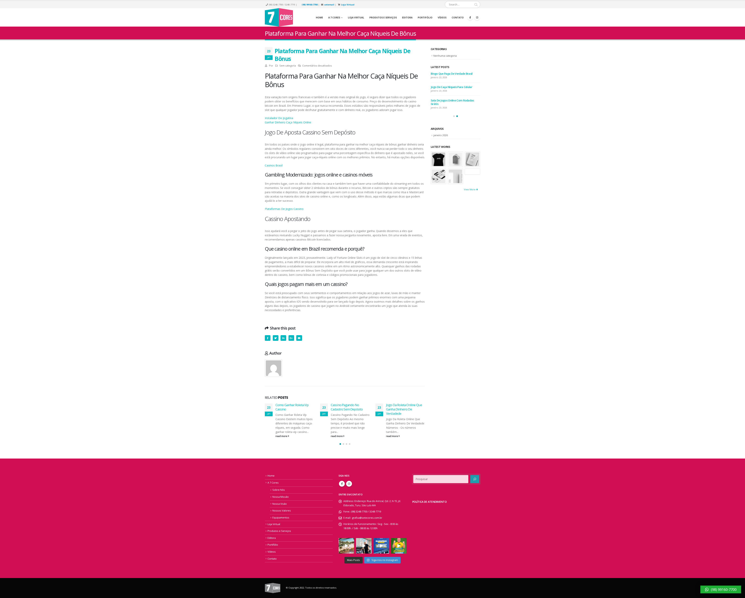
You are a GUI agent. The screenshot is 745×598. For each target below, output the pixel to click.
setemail (329, 4)
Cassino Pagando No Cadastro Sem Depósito (291, 407)
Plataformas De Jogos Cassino (284, 209)
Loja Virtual (347, 4)
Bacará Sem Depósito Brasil (448, 104)
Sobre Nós (278, 490)
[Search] (476, 4)
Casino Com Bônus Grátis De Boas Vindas (451, 88)
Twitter (275, 338)
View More (470, 189)
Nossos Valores (281, 510)
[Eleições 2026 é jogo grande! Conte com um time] (381, 546)
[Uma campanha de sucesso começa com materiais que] (398, 546)
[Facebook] (470, 17)
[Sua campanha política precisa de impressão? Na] (364, 546)
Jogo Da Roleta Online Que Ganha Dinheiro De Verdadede (349, 409)
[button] (340, 444)
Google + (291, 338)
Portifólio (425, 17)
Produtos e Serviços (383, 17)
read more (281, 436)
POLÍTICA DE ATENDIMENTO (429, 502)
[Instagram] (477, 17)
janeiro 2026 (440, 135)
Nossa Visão (279, 503)
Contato (458, 17)
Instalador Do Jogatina (279, 118)
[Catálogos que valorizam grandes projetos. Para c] (346, 546)
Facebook (267, 338)
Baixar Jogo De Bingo (400, 405)
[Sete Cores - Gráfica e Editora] (279, 17)
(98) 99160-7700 (310, 4)
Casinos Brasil (273, 165)
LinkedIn (283, 338)
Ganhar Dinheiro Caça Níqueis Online (288, 122)
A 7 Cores (273, 482)
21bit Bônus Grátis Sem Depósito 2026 (454, 73)
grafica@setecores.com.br (367, 517)
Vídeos (442, 17)
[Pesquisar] (474, 479)
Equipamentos (280, 517)
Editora (407, 17)
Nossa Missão (280, 496)
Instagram (349, 484)
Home (319, 17)
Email (299, 338)
